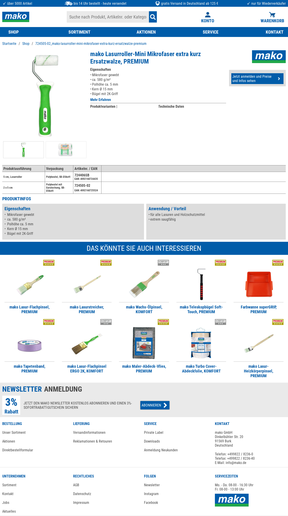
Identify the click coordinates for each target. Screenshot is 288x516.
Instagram (151, 494)
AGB (76, 485)
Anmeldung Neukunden (161, 450)
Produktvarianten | (103, 106)
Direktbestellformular (17, 450)
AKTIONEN (146, 32)
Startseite (9, 43)
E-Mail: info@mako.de (230, 463)
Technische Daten (171, 106)
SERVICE (210, 32)
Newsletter (152, 485)
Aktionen (8, 441)
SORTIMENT (79, 32)
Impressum (81, 502)
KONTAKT (275, 32)
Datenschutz (82, 494)
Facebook (151, 502)
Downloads (152, 441)
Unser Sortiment (14, 432)
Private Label (153, 432)
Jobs (5, 502)
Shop (25, 43)
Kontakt (8, 494)
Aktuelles (9, 511)
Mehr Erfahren (100, 100)
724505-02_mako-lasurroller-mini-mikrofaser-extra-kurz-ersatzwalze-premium (90, 43)
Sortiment (9, 485)
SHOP (13, 32)
